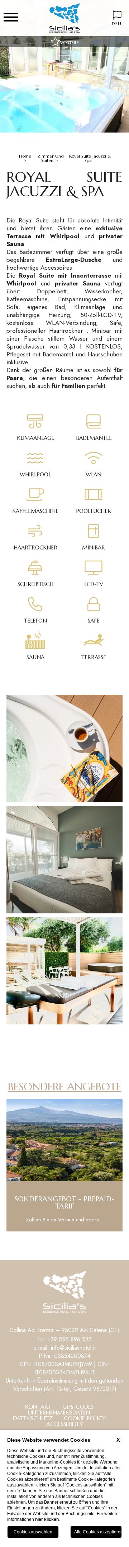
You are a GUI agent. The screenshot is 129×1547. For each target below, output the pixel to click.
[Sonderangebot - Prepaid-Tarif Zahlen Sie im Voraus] (64, 1230)
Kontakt (38, 1406)
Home (25, 156)
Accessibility (64, 1423)
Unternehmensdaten (59, 1412)
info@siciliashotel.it (73, 1348)
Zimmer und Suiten (50, 158)
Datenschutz (33, 1418)
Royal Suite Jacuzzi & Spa (90, 158)
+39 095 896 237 (69, 1339)
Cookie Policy (85, 1418)
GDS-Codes (78, 1406)
